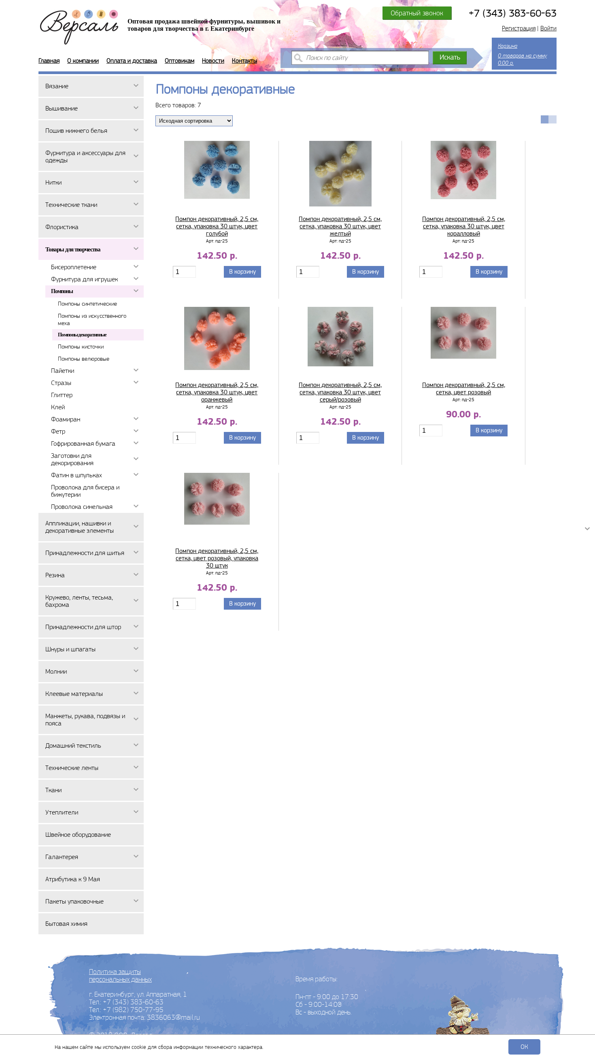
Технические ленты (71, 768)
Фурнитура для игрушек (84, 279)
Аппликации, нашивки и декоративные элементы (79, 526)
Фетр (58, 431)
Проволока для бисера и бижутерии (85, 490)
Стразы (61, 383)
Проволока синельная (82, 506)
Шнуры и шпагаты (70, 649)
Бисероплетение (73, 267)
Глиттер (61, 395)
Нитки (53, 182)
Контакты (244, 60)
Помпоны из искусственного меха (92, 319)
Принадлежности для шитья (84, 553)
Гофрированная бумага (83, 443)
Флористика (62, 227)
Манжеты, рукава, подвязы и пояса (85, 719)
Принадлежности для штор (83, 627)
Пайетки (62, 370)
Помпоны (62, 291)
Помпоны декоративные (82, 335)
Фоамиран (65, 419)
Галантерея (61, 857)
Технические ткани (71, 204)
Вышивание (61, 108)
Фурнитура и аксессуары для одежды (85, 156)
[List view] (552, 119)
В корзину (242, 272)
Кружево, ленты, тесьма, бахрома (79, 600)
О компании (83, 60)
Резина (55, 575)
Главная (49, 60)
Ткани (53, 790)
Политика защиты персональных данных (120, 975)
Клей (58, 407)
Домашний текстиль (73, 745)
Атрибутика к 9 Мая (72, 879)
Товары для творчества (72, 249)
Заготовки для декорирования (72, 459)
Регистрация (519, 28)
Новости (213, 60)
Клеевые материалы (74, 693)
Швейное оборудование (78, 834)
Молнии (56, 671)
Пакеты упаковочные (74, 901)
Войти (548, 28)
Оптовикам (179, 60)
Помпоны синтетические (87, 303)
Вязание (56, 86)
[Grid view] (545, 119)
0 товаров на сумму (522, 54)
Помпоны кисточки (81, 346)
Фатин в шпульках (76, 475)
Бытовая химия (66, 923)
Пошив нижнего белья (76, 130)
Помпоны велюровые (83, 358)
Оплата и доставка (131, 60)
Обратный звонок (417, 13)
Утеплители (61, 812)
